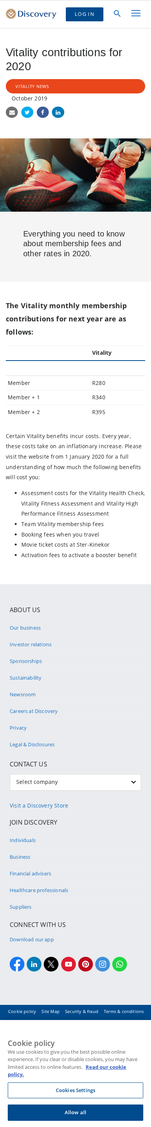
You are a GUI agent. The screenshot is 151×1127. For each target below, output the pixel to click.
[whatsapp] (119, 964)
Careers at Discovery (34, 711)
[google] (68, 964)
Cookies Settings (75, 1090)
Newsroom (23, 694)
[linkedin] (34, 964)
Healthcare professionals (39, 890)
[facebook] (17, 964)
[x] (51, 964)
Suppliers (21, 906)
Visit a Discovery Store (39, 805)
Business (20, 856)
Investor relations (30, 644)
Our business (25, 627)
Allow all (75, 1112)
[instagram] (102, 964)
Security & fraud (81, 1011)
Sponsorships (26, 661)
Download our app (32, 939)
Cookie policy (22, 1011)
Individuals (23, 840)
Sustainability (25, 677)
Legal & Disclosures (32, 744)
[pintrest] (85, 964)
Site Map (50, 1011)
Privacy (18, 727)
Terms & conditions (124, 1011)
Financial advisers (30, 873)
